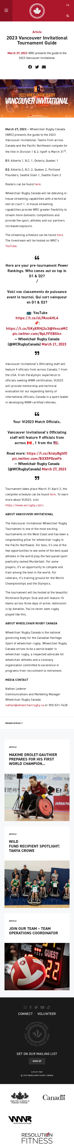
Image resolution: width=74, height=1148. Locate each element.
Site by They (37, 1072)
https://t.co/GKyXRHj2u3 (27, 328)
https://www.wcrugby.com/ (24, 505)
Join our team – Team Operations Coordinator (33, 931)
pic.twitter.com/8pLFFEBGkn (37, 333)
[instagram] (25, 1007)
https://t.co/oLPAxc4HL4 (37, 317)
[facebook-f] (30, 1007)
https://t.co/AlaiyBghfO (47, 453)
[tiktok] (48, 1007)
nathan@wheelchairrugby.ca (24, 705)
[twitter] (36, 1007)
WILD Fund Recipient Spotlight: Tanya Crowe (34, 846)
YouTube (11, 246)
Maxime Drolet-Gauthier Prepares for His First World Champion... (33, 759)
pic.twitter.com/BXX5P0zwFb (37, 458)
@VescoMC (58, 328)
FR (67, 5)
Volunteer (46, 1014)
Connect (25, 1014)
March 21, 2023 (54, 344)
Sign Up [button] (37, 1061)
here (38, 184)
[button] (6, 10)
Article (37, 32)
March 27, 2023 (54, 469)
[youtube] (42, 1007)
